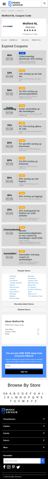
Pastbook (13, 276)
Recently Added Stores (24, 304)
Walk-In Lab (32, 294)
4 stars (32, 30)
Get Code (9, 59)
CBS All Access (33, 283)
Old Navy (13, 294)
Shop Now (30, 27)
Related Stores (24, 310)
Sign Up (24, 372)
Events (6, 433)
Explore (6, 426)
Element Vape (14, 298)
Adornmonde (14, 287)
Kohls (30, 291)
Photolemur (32, 278)
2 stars (27, 30)
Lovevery (13, 289)
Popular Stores (24, 271)
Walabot (12, 296)
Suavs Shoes (14, 291)
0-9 (5, 393)
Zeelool (12, 278)
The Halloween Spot (35, 296)
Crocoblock (14, 280)
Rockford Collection (35, 289)
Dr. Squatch (32, 287)
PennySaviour (9, 419)
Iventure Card (33, 280)
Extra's (6, 440)
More (5, 447)
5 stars (35, 30)
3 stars (30, 30)
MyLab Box (32, 285)
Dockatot (31, 276)
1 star (25, 30)
